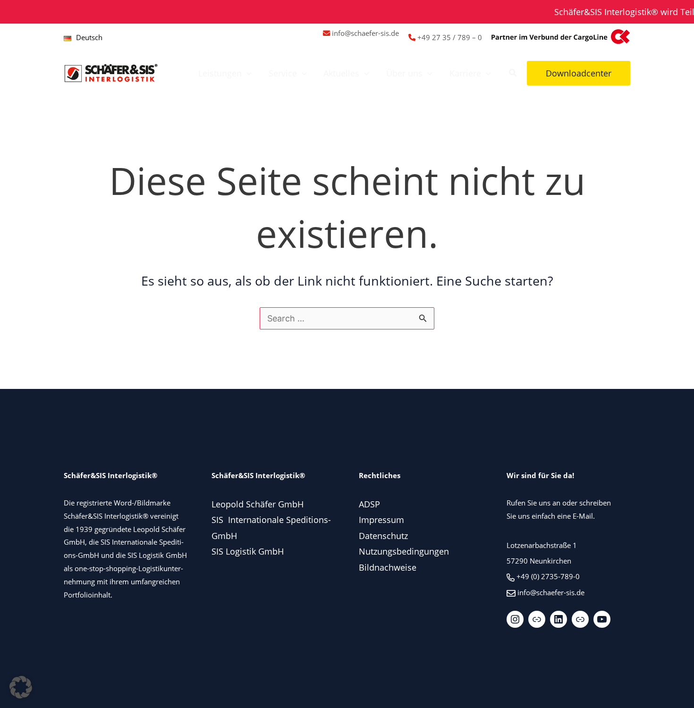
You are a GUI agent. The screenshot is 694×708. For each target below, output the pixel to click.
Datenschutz (383, 535)
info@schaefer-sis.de (365, 33)
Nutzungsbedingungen (404, 551)
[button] (247, 73)
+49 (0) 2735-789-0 (548, 576)
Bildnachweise (387, 567)
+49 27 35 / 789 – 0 (449, 37)
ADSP (369, 504)
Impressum (381, 519)
